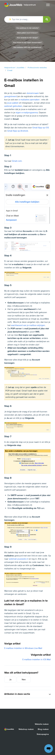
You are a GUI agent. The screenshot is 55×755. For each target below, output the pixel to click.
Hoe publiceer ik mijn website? (27, 28)
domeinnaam (33, 93)
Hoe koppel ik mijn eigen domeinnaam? (27, 43)
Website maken (42, 724)
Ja (10, 679)
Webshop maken (26, 729)
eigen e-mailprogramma (27, 112)
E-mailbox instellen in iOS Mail (36, 659)
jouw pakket (12, 103)
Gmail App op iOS (40, 127)
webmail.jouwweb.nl (18, 559)
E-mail (9, 70)
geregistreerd (10, 96)
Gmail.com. (17, 161)
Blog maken (43, 729)
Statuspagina (43, 734)
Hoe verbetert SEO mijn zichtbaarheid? (27, 47)
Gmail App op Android (17, 131)
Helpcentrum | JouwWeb (14, 67)
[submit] (47, 19)
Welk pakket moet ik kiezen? (27, 33)
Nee (24, 679)
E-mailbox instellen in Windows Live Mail (23, 648)
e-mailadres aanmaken (29, 99)
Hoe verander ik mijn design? (27, 38)
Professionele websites (37, 67)
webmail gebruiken (13, 106)
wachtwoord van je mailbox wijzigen (28, 325)
